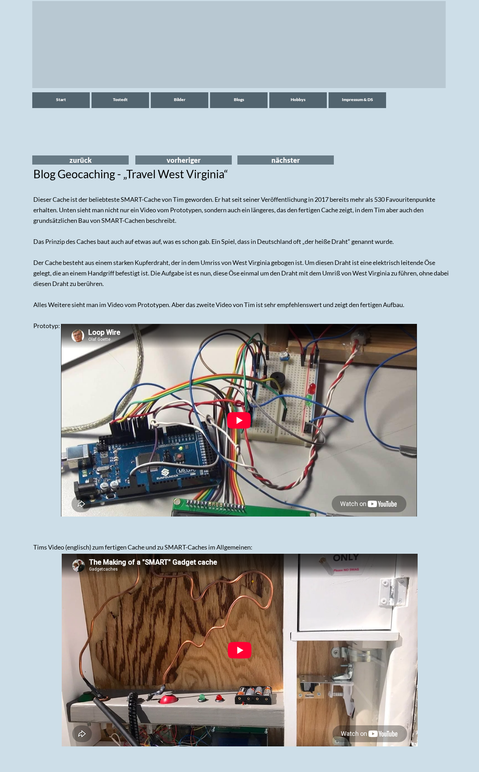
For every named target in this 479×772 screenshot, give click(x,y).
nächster (285, 160)
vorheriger (184, 160)
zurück (80, 160)
